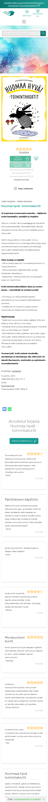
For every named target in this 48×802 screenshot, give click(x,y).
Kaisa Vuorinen (24, 201)
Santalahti (16, 371)
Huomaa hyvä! (7, 385)
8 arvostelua (24, 152)
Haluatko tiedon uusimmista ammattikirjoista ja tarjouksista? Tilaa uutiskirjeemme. (24, 4)
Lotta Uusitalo (8, 201)
